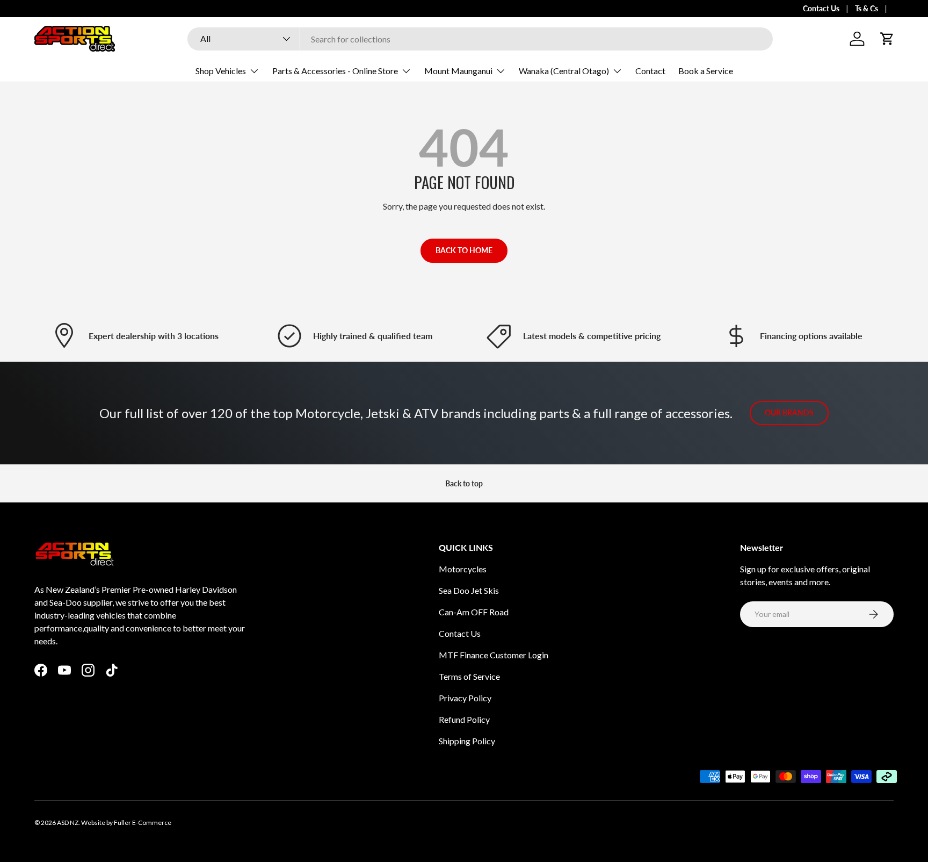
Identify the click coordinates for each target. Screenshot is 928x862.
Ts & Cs (866, 8)
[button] (887, 39)
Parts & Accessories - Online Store (335, 71)
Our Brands (789, 412)
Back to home (464, 250)
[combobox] (480, 39)
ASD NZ (67, 822)
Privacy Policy (465, 698)
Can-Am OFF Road (474, 612)
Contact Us (821, 8)
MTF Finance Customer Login (493, 655)
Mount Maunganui (458, 71)
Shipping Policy (467, 741)
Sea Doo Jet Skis (469, 590)
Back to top (464, 483)
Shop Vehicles (220, 71)
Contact (650, 71)
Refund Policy (464, 719)
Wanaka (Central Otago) (564, 71)
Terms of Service (469, 676)
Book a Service (705, 71)
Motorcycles (463, 569)
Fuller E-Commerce (142, 822)
